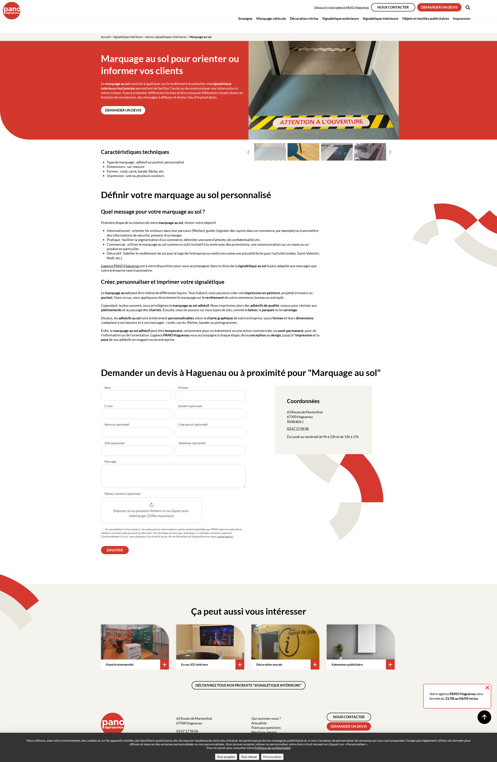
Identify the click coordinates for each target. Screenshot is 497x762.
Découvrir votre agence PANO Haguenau (341, 7)
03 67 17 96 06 (298, 428)
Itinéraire (294, 421)
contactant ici (225, 536)
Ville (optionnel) (114, 443)
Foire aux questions (266, 727)
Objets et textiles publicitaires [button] (425, 18)
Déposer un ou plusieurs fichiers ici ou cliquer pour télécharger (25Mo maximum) (151, 513)
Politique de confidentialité (273, 748)
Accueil (105, 37)
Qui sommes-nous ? (266, 718)
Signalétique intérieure (127, 37)
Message (110, 461)
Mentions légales (264, 732)
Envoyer (115, 550)
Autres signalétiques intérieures (166, 37)
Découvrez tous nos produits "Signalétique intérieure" (248, 685)
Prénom (183, 387)
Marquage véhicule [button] (271, 18)
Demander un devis (439, 7)
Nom (107, 387)
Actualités (259, 723)
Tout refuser (249, 757)
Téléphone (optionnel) (192, 443)
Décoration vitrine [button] (304, 18)
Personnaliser (272, 757)
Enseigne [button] (245, 18)
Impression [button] (461, 18)
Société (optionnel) (190, 406)
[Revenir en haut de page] (484, 717)
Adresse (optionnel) (116, 424)
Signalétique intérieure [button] (380, 18)
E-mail (108, 406)
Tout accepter (226, 757)
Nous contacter (393, 7)
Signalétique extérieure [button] (340, 18)
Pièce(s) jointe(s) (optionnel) (122, 493)
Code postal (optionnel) (193, 424)
